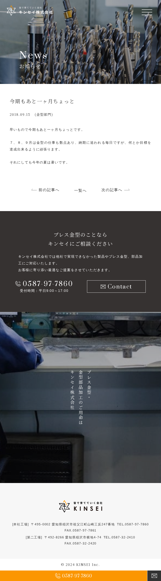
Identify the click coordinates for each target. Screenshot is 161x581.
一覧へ (80, 190)
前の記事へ (49, 190)
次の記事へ (111, 190)
